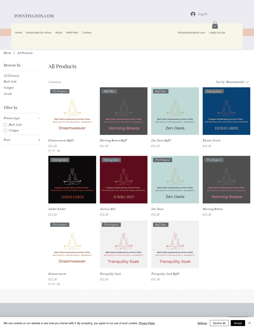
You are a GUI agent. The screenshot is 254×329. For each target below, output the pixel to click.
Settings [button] (202, 323)
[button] (215, 25)
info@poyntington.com (191, 32)
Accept (238, 323)
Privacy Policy (147, 323)
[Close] (249, 323)
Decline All (219, 323)
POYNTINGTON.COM (34, 16)
